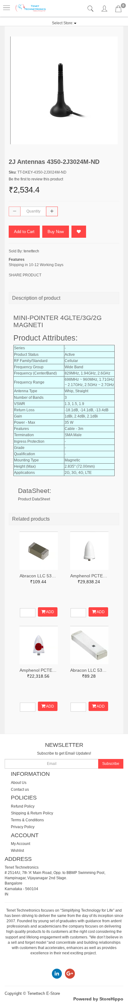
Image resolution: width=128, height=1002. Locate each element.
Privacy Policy (22, 827)
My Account (20, 844)
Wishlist (17, 850)
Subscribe (110, 763)
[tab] (91, 9)
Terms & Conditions (27, 820)
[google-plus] (70, 973)
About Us (18, 782)
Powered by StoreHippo (98, 998)
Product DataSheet (34, 499)
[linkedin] (57, 973)
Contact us (20, 789)
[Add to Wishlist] (78, 232)
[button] (64, 23)
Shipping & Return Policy (32, 813)
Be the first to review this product (36, 179)
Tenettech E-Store (43, 993)
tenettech (31, 251)
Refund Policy (22, 806)
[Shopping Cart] (118, 10)
